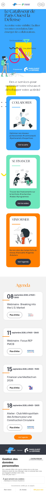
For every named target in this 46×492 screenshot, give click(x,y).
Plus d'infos (15, 315)
